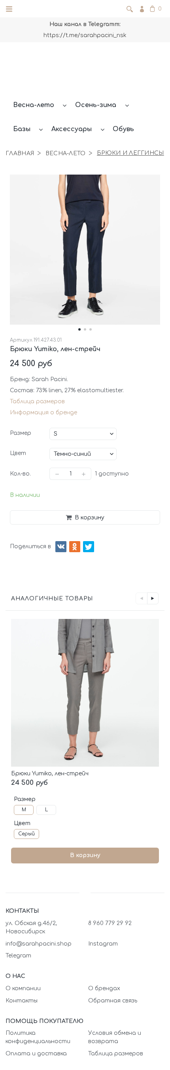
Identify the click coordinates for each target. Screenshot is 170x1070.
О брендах (104, 988)
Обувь (123, 129)
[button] (79, 329)
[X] (88, 546)
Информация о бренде (43, 413)
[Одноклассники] (74, 546)
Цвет (18, 453)
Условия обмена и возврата (114, 1037)
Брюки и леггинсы (130, 153)
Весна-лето (33, 105)
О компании (23, 988)
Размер (20, 433)
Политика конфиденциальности (38, 1037)
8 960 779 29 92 (110, 923)
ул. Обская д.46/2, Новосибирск (31, 927)
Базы (21, 129)
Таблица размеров (37, 401)
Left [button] (141, 598)
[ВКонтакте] (60, 546)
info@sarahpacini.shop (39, 944)
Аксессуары (71, 129)
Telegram (18, 956)
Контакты (22, 1001)
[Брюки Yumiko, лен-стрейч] (85, 693)
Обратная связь (112, 1001)
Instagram (103, 944)
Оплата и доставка (36, 1054)
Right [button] (153, 598)
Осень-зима (95, 105)
